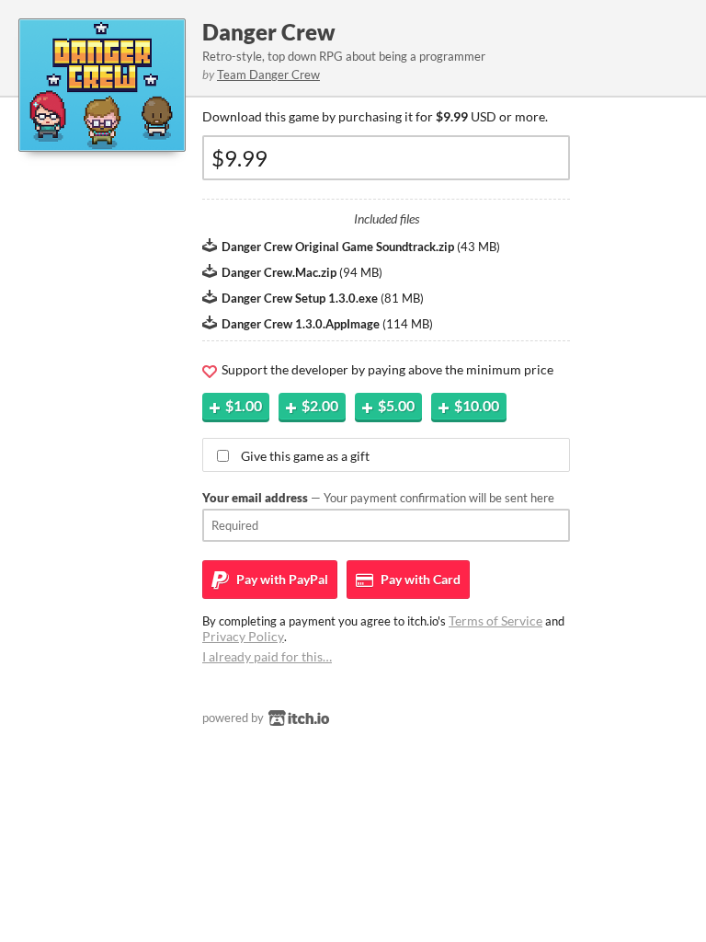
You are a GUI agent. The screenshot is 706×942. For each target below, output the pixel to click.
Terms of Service (495, 620)
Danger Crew (269, 31)
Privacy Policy (243, 636)
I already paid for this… (267, 656)
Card (419, 579)
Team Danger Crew (268, 74)
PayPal (280, 579)
